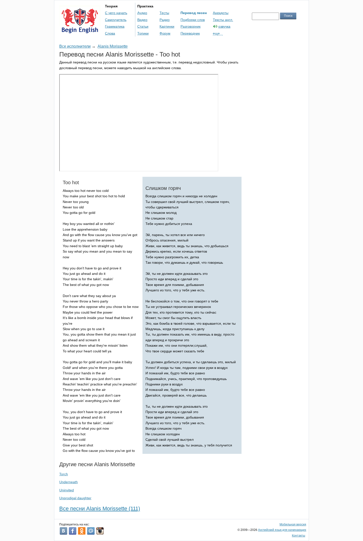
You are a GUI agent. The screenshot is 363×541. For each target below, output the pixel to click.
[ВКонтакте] (63, 531)
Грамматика (114, 26)
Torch (63, 474)
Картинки (167, 26)
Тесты (164, 13)
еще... (218, 33)
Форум (165, 33)
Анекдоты (220, 13)
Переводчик (190, 33)
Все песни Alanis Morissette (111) (99, 508)
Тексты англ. (223, 20)
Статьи (142, 26)
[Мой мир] (91, 531)
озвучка (224, 26)
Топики (143, 33)
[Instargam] (100, 531)
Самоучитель (115, 20)
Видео (142, 20)
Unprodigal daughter (75, 498)
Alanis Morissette (113, 46)
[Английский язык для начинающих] (80, 31)
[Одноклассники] (81, 531)
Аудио (142, 13)
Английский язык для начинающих (282, 530)
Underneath (68, 482)
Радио (165, 20)
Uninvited (66, 490)
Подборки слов (193, 20)
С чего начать (116, 13)
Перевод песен (194, 13)
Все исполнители (75, 46)
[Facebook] (72, 531)
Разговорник (191, 26)
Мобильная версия (293, 524)
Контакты (298, 535)
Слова (110, 33)
